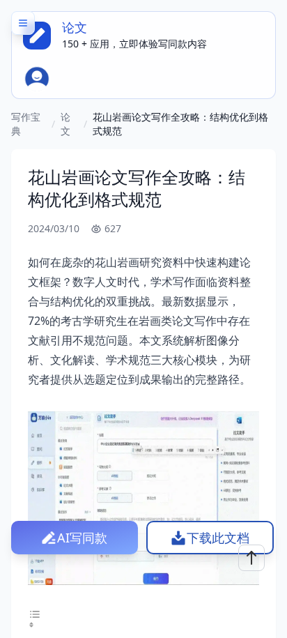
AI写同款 (82, 537)
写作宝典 (25, 123)
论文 (65, 123)
